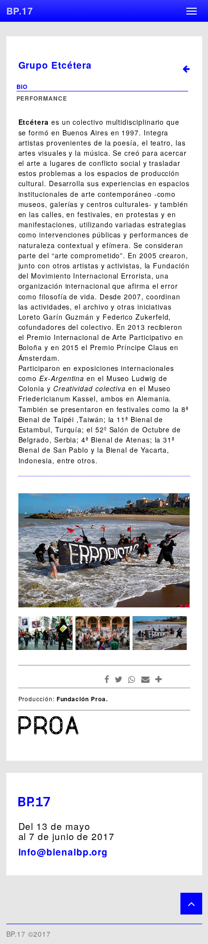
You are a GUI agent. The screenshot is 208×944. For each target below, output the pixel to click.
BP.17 (20, 10)
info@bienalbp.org (63, 851)
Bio (22, 86)
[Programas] (184, 70)
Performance (41, 98)
